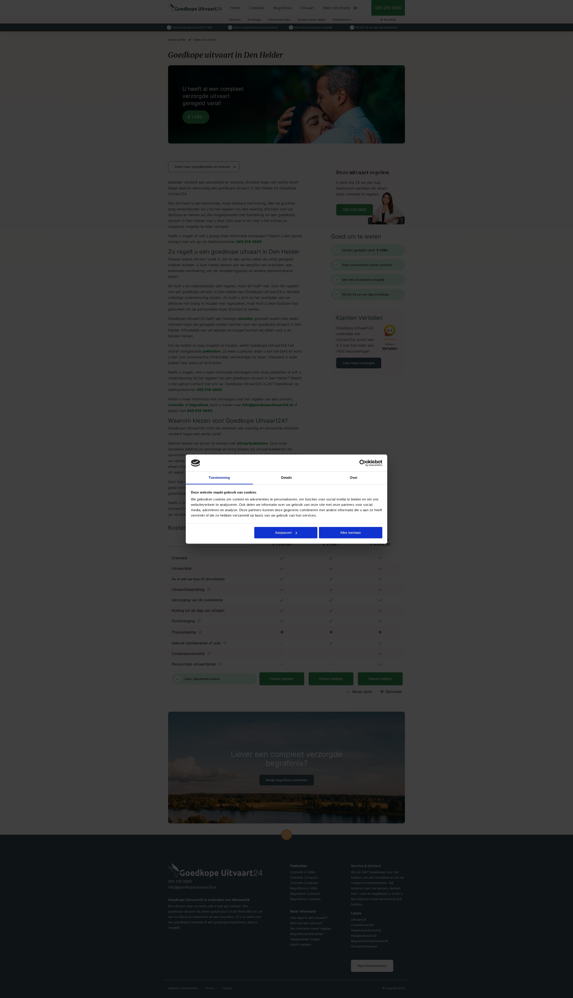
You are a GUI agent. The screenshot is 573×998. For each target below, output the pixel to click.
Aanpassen (283, 532)
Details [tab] (286, 478)
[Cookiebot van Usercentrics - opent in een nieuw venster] (362, 463)
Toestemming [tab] (219, 478)
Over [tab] (353, 478)
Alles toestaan (350, 532)
